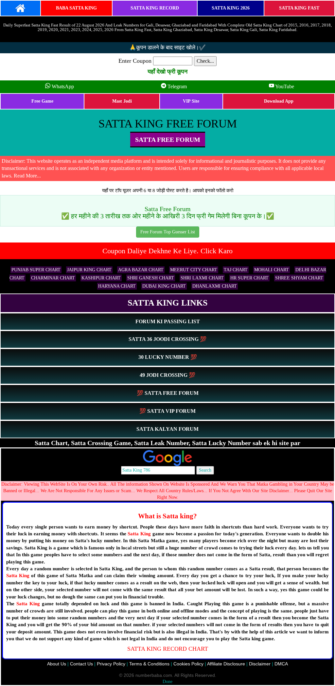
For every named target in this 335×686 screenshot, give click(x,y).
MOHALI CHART (271, 269)
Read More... (27, 175)
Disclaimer (260, 663)
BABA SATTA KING (76, 8)
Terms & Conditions (149, 663)
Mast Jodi (122, 101)
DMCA (281, 663)
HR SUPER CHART (249, 278)
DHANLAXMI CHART (214, 286)
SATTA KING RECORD (155, 8)
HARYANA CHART (117, 286)
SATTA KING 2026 (231, 8)
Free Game (42, 101)
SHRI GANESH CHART (150, 278)
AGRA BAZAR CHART (141, 269)
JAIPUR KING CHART (89, 269)
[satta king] (20, 7)
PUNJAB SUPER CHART (36, 269)
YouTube (284, 86)
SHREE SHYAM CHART (299, 278)
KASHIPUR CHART (101, 278)
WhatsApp (62, 86)
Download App (278, 101)
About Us (56, 663)
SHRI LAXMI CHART (202, 278)
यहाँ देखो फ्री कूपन (167, 71)
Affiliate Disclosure (226, 663)
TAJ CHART (236, 269)
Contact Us (81, 663)
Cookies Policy (188, 663)
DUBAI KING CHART (164, 286)
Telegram (176, 86)
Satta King (139, 533)
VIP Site (191, 101)
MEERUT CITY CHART (193, 269)
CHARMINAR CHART (53, 278)
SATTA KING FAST (299, 8)
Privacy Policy (111, 663)
